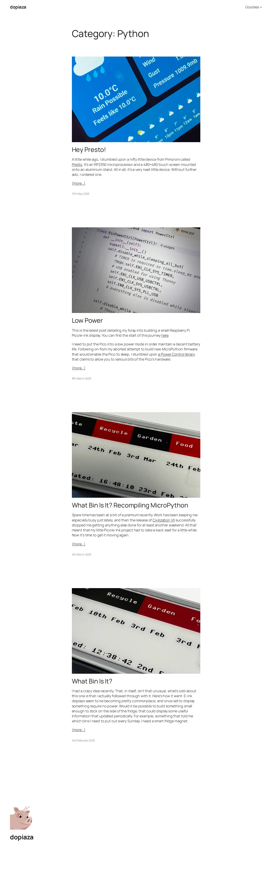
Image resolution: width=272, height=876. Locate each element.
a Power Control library (176, 354)
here (165, 335)
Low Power (87, 320)
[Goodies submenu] (261, 7)
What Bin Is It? (92, 681)
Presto (77, 164)
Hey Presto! (89, 149)
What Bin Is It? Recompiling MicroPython (130, 505)
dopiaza (18, 7)
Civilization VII (164, 520)
